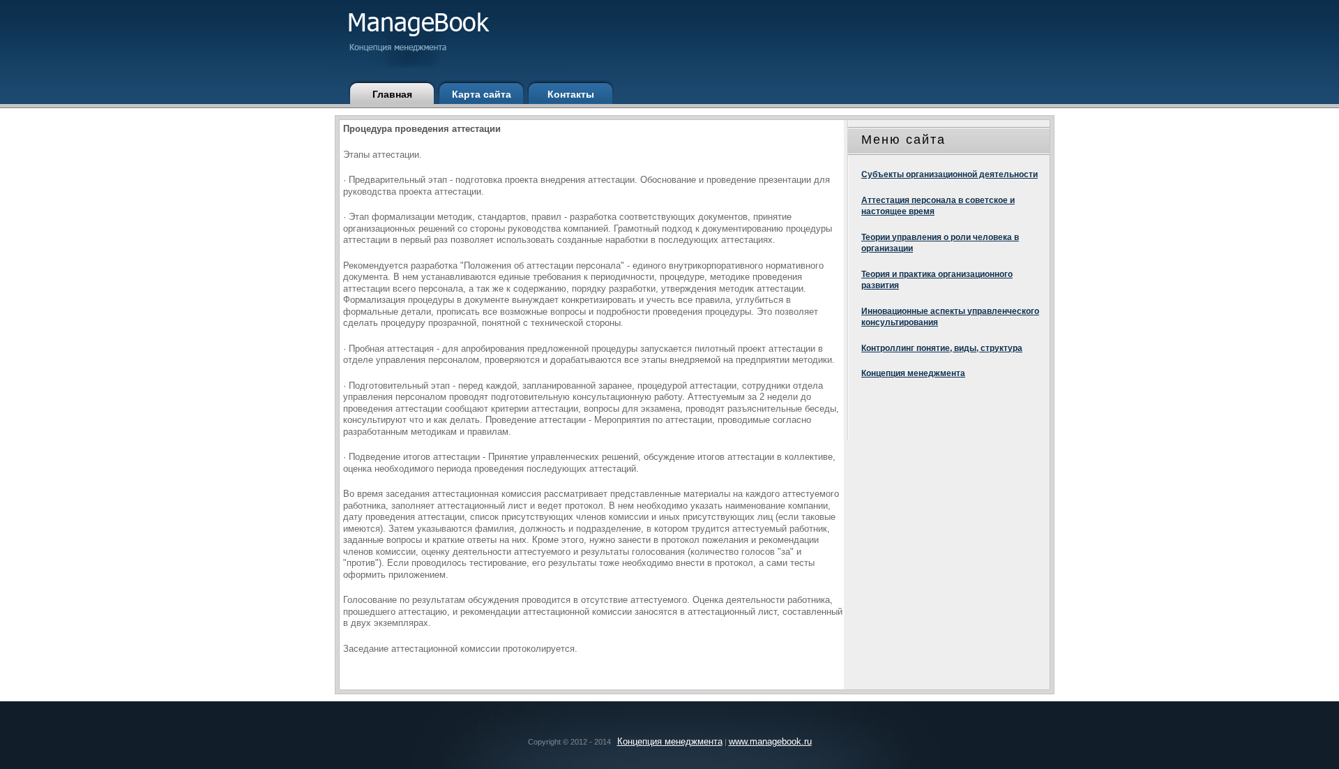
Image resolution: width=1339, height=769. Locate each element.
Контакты (570, 94)
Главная (392, 94)
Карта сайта (481, 94)
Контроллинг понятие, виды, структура (941, 348)
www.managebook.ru (770, 741)
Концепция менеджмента (913, 373)
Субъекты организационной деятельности (949, 174)
